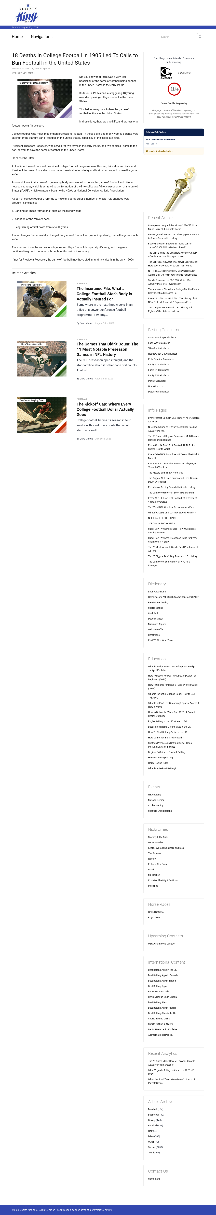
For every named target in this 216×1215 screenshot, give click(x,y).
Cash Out (153, 613)
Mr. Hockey (154, 875)
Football (152, 1125)
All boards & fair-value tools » (159, 151)
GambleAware (185, 73)
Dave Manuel (29, 73)
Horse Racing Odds (158, 763)
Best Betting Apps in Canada (163, 975)
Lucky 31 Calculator (158, 370)
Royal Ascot (154, 917)
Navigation (40, 36)
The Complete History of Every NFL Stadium (171, 492)
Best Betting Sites (157, 1002)
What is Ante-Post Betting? (162, 768)
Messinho (153, 885)
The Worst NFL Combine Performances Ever (171, 507)
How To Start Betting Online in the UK (167, 732)
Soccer (151, 1147)
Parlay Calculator (157, 380)
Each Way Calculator (159, 343)
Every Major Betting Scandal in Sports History (171, 487)
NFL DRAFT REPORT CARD (162, 518)
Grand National (156, 912)
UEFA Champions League (161, 943)
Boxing (151, 1120)
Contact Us (154, 1178)
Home (17, 36)
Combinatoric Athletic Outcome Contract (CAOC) (173, 597)
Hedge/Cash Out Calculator (162, 353)
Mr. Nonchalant (156, 842)
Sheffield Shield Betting (160, 810)
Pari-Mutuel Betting (158, 602)
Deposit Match (155, 618)
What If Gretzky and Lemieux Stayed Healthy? (172, 512)
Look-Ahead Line (157, 591)
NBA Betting (154, 794)
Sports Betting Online (159, 1018)
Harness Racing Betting (160, 757)
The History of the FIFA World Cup (165, 472)
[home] (27, 13)
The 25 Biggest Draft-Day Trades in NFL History (172, 556)
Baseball (152, 1109)
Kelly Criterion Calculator (161, 359)
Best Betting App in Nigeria (162, 1007)
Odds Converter (156, 386)
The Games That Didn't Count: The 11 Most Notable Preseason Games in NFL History (107, 349)
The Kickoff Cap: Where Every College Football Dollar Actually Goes (105, 409)
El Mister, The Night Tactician (163, 880)
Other (151, 1141)
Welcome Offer (156, 629)
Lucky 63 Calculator (158, 364)
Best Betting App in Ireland (162, 980)
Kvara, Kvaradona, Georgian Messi (166, 848)
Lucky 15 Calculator (158, 375)
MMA (151, 1136)
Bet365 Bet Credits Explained (163, 1029)
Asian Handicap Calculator (162, 337)
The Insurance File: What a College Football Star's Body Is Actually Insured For (104, 293)
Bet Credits (154, 635)
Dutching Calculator (158, 391)
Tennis (151, 1152)
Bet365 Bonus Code (158, 991)
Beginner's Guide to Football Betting (166, 752)
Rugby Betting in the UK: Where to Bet (167, 721)
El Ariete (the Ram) (158, 864)
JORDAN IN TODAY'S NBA (161, 523)
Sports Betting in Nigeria (160, 1024)
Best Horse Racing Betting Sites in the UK (169, 726)
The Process (154, 853)
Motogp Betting (156, 800)
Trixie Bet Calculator (158, 348)
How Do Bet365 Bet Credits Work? (166, 737)
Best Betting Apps (157, 986)
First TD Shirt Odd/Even (160, 640)
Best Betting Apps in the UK (162, 970)
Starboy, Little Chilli (158, 837)
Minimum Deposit (157, 624)
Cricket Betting (156, 805)
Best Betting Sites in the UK (162, 1013)
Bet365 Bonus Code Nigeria (162, 997)
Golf (150, 1131)
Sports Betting (155, 607)
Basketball (153, 1114)
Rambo (152, 858)
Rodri (151, 869)
